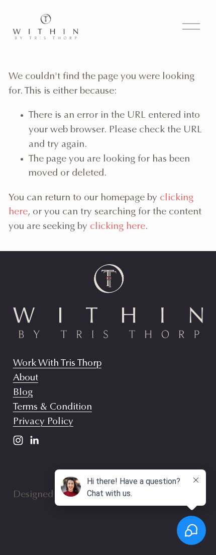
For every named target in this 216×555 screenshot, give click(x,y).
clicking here (117, 226)
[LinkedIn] (34, 440)
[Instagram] (18, 440)
